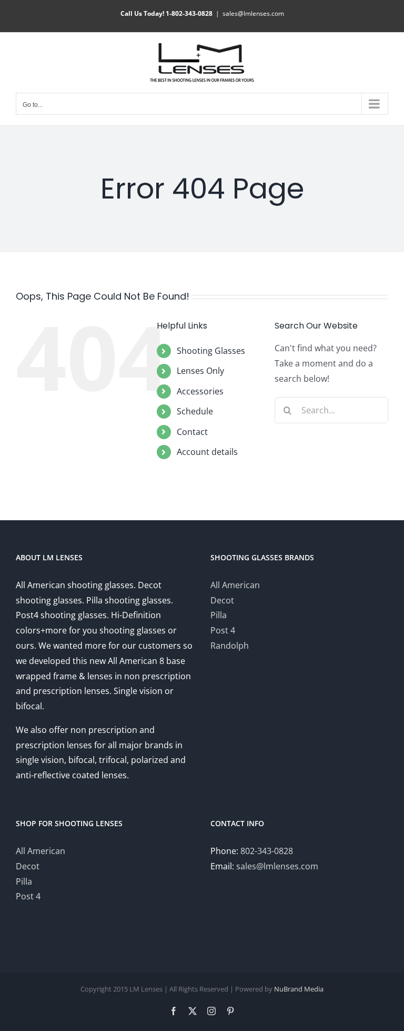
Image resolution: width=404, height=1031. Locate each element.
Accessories (200, 391)
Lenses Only (200, 370)
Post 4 (222, 630)
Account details (207, 452)
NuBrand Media (299, 989)
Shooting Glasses (211, 350)
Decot (222, 600)
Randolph (229, 645)
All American (235, 585)
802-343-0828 (266, 851)
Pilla (218, 615)
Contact (192, 432)
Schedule (195, 411)
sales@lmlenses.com (253, 13)
